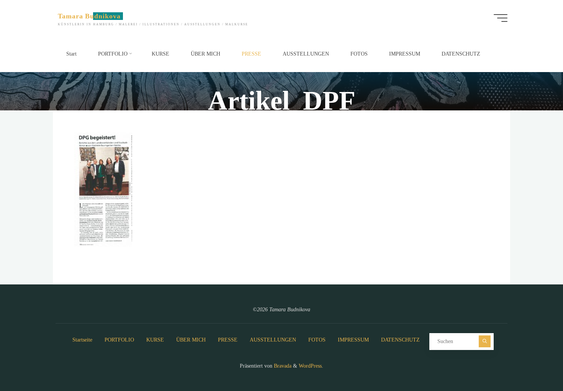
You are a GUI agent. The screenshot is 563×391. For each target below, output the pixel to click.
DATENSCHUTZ (400, 340)
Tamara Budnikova (89, 16)
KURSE (155, 340)
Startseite (82, 340)
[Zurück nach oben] (533, 361)
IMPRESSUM (353, 340)
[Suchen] (485, 341)
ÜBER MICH (191, 340)
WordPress (310, 366)
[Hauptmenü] (500, 18)
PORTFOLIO (119, 340)
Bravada (281, 366)
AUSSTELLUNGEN (273, 340)
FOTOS (317, 340)
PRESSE (227, 340)
